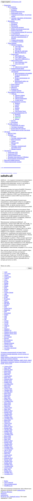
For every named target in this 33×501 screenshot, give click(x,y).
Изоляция (14, 24)
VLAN (6, 324)
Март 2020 (7, 439)
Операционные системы (18, 101)
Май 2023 (7, 396)
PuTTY (13, 120)
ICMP (6, 297)
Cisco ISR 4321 (19, 46)
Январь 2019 (8, 460)
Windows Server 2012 (10, 332)
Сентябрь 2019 (8, 448)
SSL (5, 319)
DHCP (6, 284)
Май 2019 (7, 453)
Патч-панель (15, 86)
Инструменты (12, 7)
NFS (5, 306)
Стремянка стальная (17, 41)
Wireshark (7, 335)
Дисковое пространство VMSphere (18, 157)
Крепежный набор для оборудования (21, 81)
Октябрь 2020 (8, 433)
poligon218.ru (21, 490)
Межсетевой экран (17, 60)
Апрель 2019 (8, 455)
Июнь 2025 (7, 373)
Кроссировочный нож (18, 11)
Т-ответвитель (15, 33)
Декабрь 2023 (8, 390)
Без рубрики (8, 337)
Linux (6, 300)
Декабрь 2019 (8, 444)
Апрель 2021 (8, 423)
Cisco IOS (18, 116)
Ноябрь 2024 (8, 382)
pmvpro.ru (4, 493)
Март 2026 (7, 368)
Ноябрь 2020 (8, 431)
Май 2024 (7, 387)
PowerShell (14, 122)
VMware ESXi (19, 97)
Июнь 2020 (7, 437)
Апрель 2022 (8, 407)
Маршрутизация (9, 343)
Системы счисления (17, 127)
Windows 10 (7, 330)
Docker (6, 289)
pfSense (17, 119)
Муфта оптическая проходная (20, 29)
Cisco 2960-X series (20, 57)
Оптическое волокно (17, 27)
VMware (13, 94)
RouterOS (17, 114)
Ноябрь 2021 (8, 415)
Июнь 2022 (7, 404)
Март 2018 (7, 469)
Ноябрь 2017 (8, 471)
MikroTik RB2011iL (20, 52)
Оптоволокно (8, 344)
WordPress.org (8, 485)
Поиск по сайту (5, 266)
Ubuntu (17, 109)
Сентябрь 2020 (8, 434)
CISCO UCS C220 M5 (21, 67)
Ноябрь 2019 (8, 445)
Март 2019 (7, 456)
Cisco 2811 (18, 49)
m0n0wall (17, 117)
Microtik (6, 302)
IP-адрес (13, 136)
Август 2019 (8, 450)
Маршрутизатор (16, 149)
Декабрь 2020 (8, 429)
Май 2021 (7, 422)
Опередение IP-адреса (17, 125)
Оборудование (12, 43)
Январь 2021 (8, 428)
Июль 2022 (7, 403)
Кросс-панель (15, 84)
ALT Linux (7, 273)
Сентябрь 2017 (8, 474)
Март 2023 (7, 398)
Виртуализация (16, 139)
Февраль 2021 (8, 426)
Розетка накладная (16, 30)
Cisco (5, 280)
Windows (17, 103)
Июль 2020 (7, 436)
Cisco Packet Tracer (20, 111)
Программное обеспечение (16, 92)
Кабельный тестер (16, 13)
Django (6, 286)
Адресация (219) (13, 154)
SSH (5, 318)
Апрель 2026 (8, 366)
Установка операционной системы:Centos (13, 352)
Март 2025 (7, 377)
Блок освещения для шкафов (23, 73)
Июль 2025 (7, 371)
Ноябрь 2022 (8, 399)
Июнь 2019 (7, 452)
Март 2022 (7, 409)
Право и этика (8, 346)
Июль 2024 (7, 385)
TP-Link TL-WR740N (21, 51)
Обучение (7, 131)
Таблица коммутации (14, 155)
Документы (7, 150)
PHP (5, 311)
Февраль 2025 (8, 379)
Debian (17, 106)
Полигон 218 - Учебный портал (10, 496)
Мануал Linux (12, 133)
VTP (5, 327)
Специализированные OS (19, 113)
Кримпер (14, 10)
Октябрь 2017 (8, 472)
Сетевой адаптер (16, 90)
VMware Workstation (21, 98)
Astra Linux (7, 276)
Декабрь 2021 (8, 414)
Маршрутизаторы (16, 45)
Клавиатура (14, 89)
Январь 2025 (8, 380)
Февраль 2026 (8, 369)
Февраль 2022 (8, 410)
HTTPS (6, 295)
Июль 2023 (7, 393)
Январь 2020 (8, 442)
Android (17, 108)
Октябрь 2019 (8, 447)
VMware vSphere (20, 95)
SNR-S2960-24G (20, 56)
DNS (5, 287)
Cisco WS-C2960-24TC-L (22, 59)
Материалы (11, 21)
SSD (5, 316)
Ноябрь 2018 (8, 463)
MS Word (7, 303)
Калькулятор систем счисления (20, 130)
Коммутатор (15, 54)
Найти (29, 268)
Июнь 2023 (7, 395)
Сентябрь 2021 (8, 418)
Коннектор (14, 22)
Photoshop (7, 310)
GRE (5, 294)
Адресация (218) (13, 152)
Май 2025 (7, 374)
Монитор (14, 87)
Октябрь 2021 (8, 417)
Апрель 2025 (8, 376)
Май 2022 (7, 406)
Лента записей (8, 482)
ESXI (5, 291)
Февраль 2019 (8, 458)
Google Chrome (8, 292)
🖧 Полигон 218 (16, 1)
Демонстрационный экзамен (12, 162)
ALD (5, 272)
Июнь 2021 (7, 420)
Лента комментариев (10, 484)
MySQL (6, 305)
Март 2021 (7, 425)
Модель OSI (14, 143)
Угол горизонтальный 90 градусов (21, 32)
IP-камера (7, 299)
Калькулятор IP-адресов (18, 128)
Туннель (6, 349)
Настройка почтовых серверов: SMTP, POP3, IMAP (16, 360)
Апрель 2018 (8, 467)
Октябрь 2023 (8, 392)
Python (6, 314)
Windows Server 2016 (10, 333)
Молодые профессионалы (12, 160)
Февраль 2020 (8, 441)
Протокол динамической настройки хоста (18, 146)
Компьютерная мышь (17, 68)
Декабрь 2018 (8, 461)
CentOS (17, 105)
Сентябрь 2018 (8, 466)
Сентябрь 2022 (8, 401)
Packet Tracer (8, 308)
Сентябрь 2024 (8, 384)
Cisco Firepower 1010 (21, 62)
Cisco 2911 (18, 48)
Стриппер (14, 8)
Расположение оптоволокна (16, 158)
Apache (6, 275)
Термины (10, 135)
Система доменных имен (18, 138)
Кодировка (7, 341)
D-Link (6, 281)
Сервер (13, 65)
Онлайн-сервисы (13, 124)
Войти (6, 481)
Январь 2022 (8, 412)
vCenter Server (19, 100)
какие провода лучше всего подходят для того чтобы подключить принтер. (14, 357)
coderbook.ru (4, 495)
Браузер (6, 338)
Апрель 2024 (8, 388)
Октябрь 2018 (8, 464)
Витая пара (14, 26)
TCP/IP (13, 144)
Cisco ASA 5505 (19, 63)
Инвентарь (7, 5)
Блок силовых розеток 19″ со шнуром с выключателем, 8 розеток (20, 37)
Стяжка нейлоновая (17, 40)
